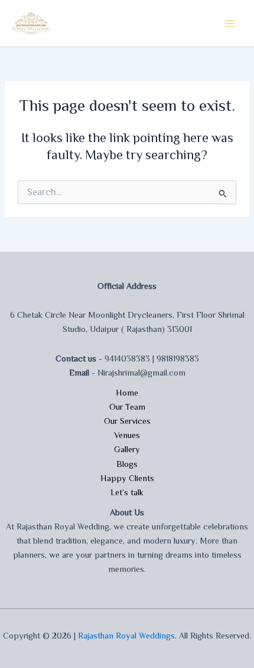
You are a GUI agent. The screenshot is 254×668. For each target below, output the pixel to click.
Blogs (127, 464)
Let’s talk (127, 492)
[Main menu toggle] (229, 23)
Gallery (127, 449)
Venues (127, 435)
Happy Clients (127, 478)
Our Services (127, 421)
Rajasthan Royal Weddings (126, 635)
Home (127, 392)
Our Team (127, 407)
